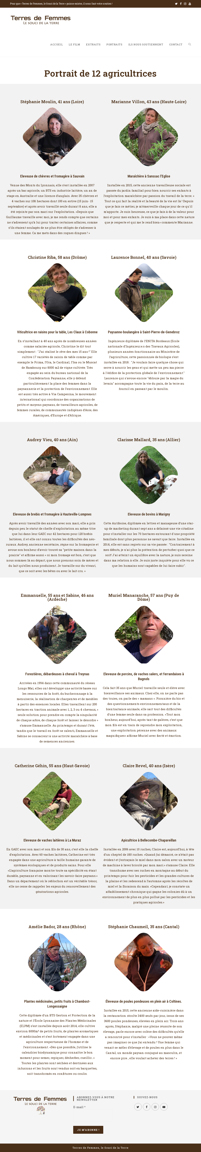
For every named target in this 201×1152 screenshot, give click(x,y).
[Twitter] (176, 4)
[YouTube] (189, 4)
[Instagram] (185, 4)
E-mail (79, 1107)
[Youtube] (164, 1107)
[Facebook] (181, 4)
